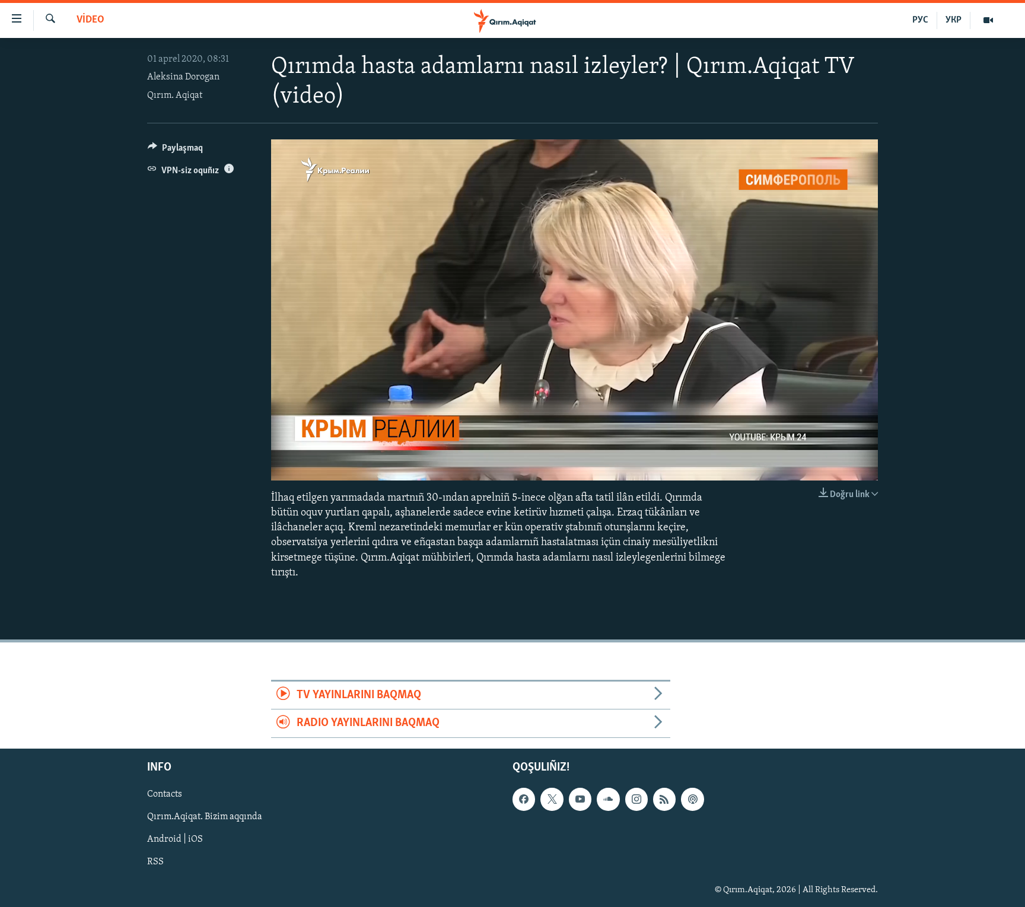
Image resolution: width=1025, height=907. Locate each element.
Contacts (164, 794)
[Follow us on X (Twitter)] (551, 799)
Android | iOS (175, 839)
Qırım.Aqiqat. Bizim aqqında (204, 817)
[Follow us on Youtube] (580, 799)
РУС (920, 20)
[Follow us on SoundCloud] (608, 799)
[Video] (988, 20)
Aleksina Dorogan (183, 77)
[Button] (175, 150)
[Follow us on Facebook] (523, 799)
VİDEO (90, 20)
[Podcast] (692, 799)
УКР (954, 20)
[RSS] (664, 799)
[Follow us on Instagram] (636, 799)
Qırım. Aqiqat (174, 95)
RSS (155, 862)
